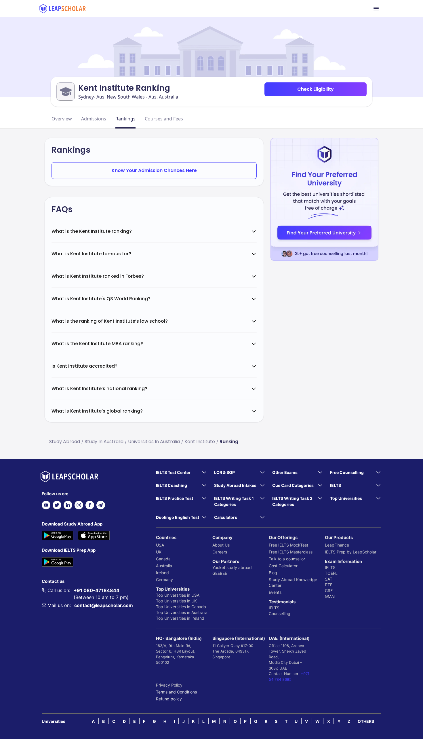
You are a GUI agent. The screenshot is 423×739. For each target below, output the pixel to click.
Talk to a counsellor (287, 558)
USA (160, 545)
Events (275, 592)
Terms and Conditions (176, 691)
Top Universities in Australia (181, 612)
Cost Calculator (283, 565)
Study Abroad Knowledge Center (293, 582)
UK (158, 551)
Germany (164, 579)
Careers (219, 551)
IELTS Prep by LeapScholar (350, 551)
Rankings (125, 119)
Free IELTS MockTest (288, 545)
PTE (328, 584)
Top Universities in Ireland (180, 618)
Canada (163, 558)
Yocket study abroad (232, 567)
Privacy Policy (169, 685)
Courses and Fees (164, 119)
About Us (221, 545)
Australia (164, 565)
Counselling (279, 613)
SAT (328, 579)
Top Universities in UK (176, 600)
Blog (273, 572)
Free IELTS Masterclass (291, 551)
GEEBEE (219, 573)
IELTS (274, 607)
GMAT (330, 596)
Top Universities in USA (177, 595)
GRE (329, 590)
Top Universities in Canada (181, 606)
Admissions (93, 119)
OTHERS (366, 721)
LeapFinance (337, 545)
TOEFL (331, 573)
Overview (62, 119)
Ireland (162, 572)
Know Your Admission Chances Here (154, 170)
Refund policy (169, 698)
